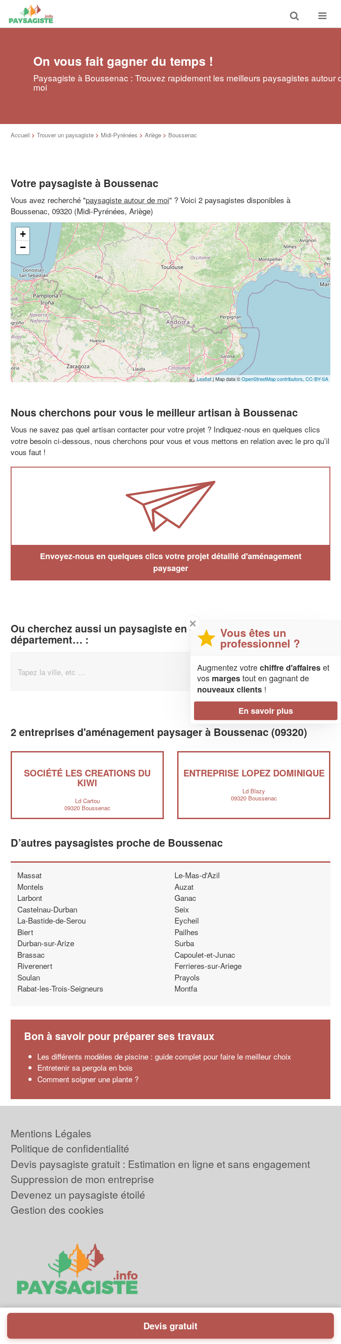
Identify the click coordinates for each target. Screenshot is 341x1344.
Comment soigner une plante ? (88, 1078)
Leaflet (204, 378)
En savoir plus (265, 710)
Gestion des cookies (57, 1209)
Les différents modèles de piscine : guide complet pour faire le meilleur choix (164, 1056)
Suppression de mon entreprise (82, 1179)
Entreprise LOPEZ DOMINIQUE (254, 772)
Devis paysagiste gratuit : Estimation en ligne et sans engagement (160, 1163)
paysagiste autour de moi (127, 199)
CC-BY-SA (316, 378)
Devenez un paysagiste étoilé (78, 1194)
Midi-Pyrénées (119, 135)
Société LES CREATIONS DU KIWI (87, 777)
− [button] (23, 247)
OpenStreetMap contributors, (273, 378)
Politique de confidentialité (70, 1148)
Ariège (153, 135)
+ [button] (23, 234)
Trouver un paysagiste (65, 135)
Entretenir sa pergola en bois (85, 1067)
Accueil (20, 135)
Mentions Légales (51, 1133)
